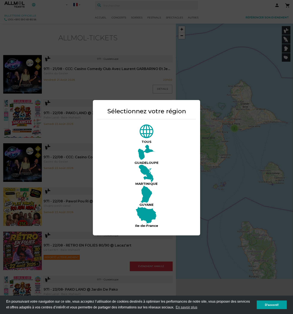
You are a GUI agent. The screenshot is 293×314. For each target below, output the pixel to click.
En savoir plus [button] (186, 307)
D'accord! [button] (272, 305)
